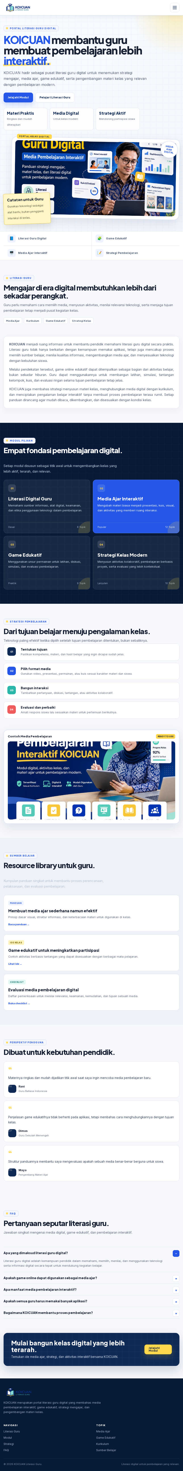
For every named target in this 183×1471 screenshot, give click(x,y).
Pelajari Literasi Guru (55, 97)
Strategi (9, 1444)
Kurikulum (102, 1444)
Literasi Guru (12, 1431)
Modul (8, 1437)
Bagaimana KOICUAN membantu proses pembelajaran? (48, 1313)
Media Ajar (103, 1431)
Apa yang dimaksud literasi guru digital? (36, 1253)
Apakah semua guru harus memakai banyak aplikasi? (45, 1301)
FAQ (6, 1450)
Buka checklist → (19, 1003)
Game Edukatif (105, 1437)
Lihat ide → (15, 963)
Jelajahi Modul (18, 97)
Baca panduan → (18, 924)
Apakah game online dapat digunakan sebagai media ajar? (50, 1278)
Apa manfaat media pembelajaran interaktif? (40, 1289)
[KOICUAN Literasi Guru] (18, 7)
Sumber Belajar (106, 1450)
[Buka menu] (174, 7)
